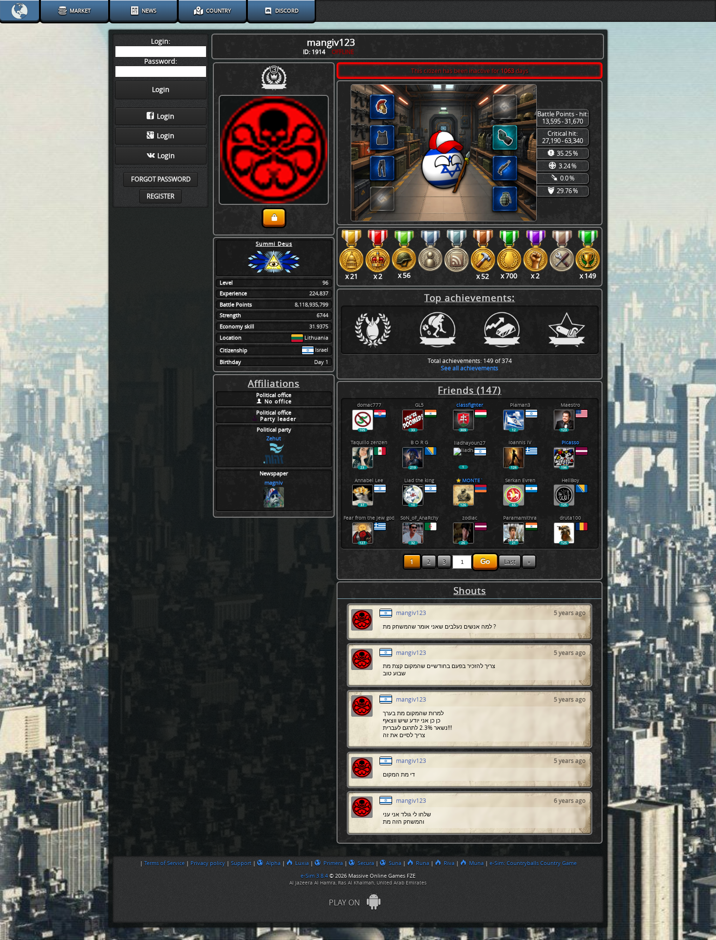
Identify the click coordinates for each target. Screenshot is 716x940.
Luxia (302, 863)
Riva (449, 863)
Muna (476, 863)
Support (241, 863)
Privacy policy (207, 863)
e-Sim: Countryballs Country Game (533, 863)
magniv (273, 483)
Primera (333, 863)
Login (165, 116)
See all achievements (469, 368)
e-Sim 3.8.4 (314, 875)
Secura (366, 863)
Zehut (273, 438)
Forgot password (160, 179)
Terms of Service (164, 863)
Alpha (273, 863)
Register (160, 196)
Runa (422, 863)
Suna (395, 863)
